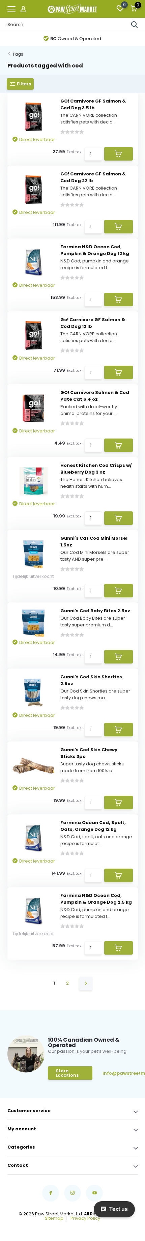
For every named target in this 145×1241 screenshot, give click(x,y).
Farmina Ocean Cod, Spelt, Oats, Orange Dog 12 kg (93, 826)
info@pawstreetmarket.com (120, 1073)
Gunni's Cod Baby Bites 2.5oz (95, 611)
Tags (17, 54)
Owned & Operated (75, 38)
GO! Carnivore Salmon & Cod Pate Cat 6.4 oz (94, 395)
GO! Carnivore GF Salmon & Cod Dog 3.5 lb (93, 104)
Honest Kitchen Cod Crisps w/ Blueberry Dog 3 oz (96, 468)
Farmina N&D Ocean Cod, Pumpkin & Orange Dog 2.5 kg (96, 898)
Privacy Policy (85, 1218)
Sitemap (54, 1218)
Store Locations (67, 1073)
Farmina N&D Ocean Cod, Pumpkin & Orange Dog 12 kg (94, 250)
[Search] (134, 24)
